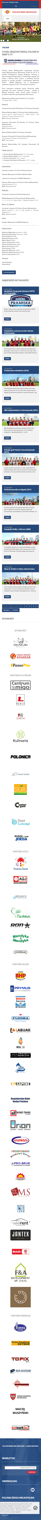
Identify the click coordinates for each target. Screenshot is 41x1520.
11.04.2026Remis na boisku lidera (20, 39)
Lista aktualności (8, 272)
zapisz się (32, 1472)
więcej (7, 319)
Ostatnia (15, 610)
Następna (6, 610)
